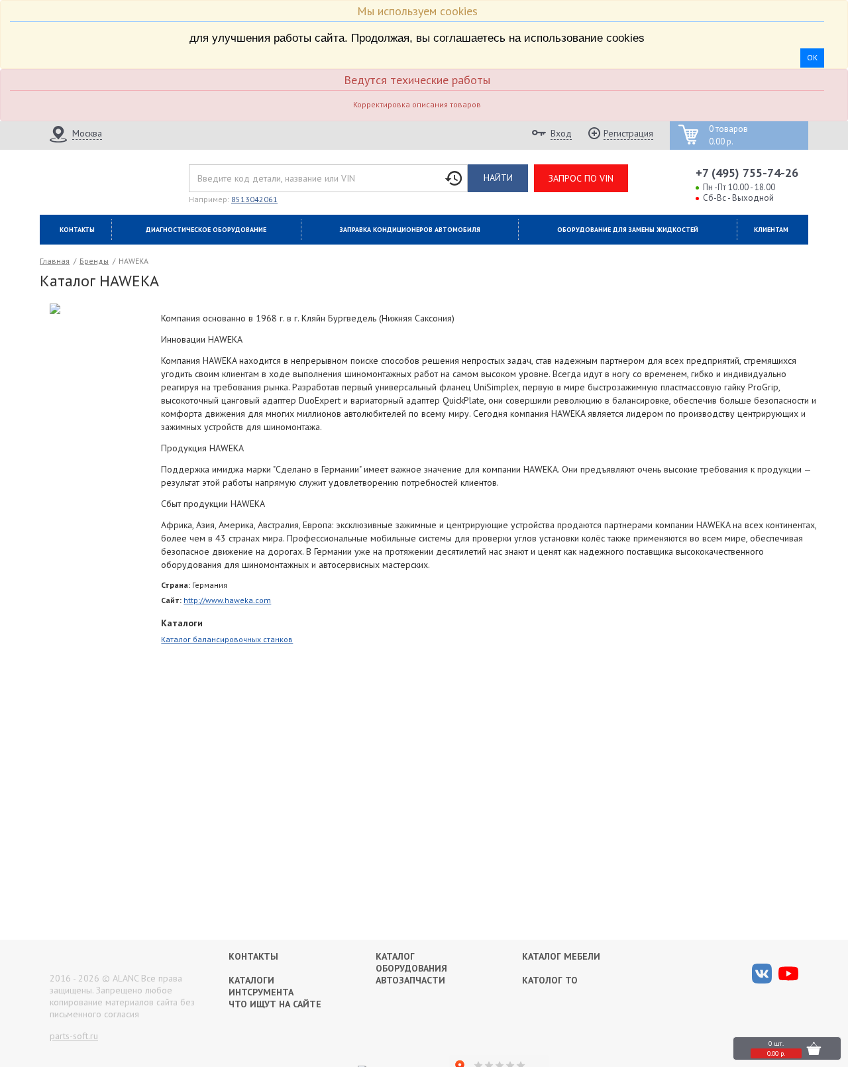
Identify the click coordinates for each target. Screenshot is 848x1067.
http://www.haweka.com (227, 600)
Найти (498, 178)
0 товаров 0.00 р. (728, 135)
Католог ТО (550, 980)
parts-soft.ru (74, 1036)
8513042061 (254, 199)
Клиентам (771, 229)
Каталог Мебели (561, 956)
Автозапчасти (410, 980)
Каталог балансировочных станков (227, 639)
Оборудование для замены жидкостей (627, 229)
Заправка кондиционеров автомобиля (410, 229)
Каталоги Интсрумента (261, 986)
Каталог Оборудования (411, 962)
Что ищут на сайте (275, 1004)
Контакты (77, 229)
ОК (812, 57)
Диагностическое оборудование (206, 229)
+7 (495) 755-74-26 (747, 172)
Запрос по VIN (581, 178)
